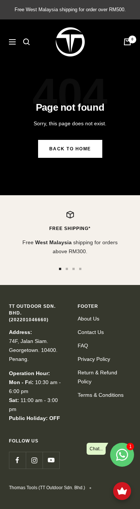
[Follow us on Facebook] (17, 460)
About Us (88, 319)
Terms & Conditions (101, 395)
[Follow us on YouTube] (51, 460)
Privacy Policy (94, 359)
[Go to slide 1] (60, 269)
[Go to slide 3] (73, 269)
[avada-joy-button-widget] (122, 491)
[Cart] (127, 42)
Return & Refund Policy (97, 377)
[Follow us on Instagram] (34, 460)
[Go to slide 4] (80, 269)
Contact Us (91, 332)
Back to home (70, 148)
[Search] (26, 42)
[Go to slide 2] (67, 269)
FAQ (83, 346)
